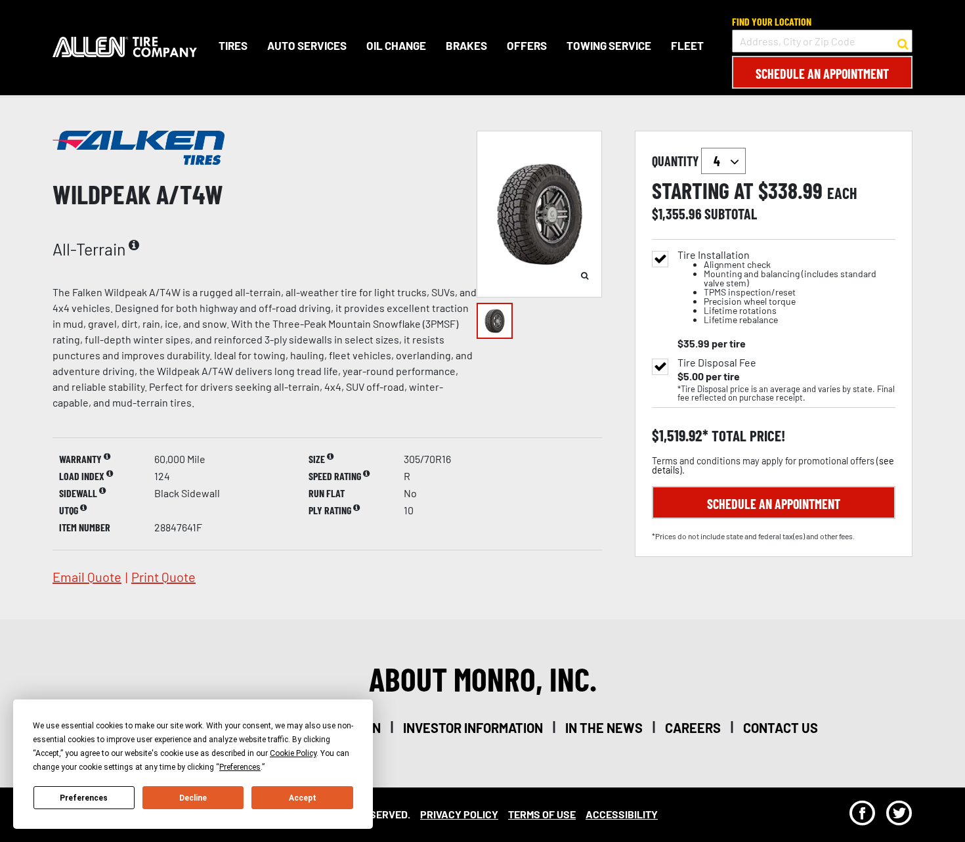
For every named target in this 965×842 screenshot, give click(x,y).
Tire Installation (776, 287)
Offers (527, 45)
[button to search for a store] (902, 41)
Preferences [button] (240, 767)
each (842, 193)
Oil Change (396, 45)
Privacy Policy (459, 814)
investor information (473, 728)
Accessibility (622, 814)
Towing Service (609, 45)
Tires (233, 45)
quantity (676, 161)
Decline (193, 798)
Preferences (84, 798)
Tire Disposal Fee (716, 362)
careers (693, 728)
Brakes (466, 45)
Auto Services (307, 45)
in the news (604, 728)
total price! (746, 435)
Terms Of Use (542, 814)
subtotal (730, 213)
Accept (302, 798)
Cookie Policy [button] (293, 753)
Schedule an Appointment (822, 73)
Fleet (687, 45)
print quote (163, 577)
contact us (780, 728)
